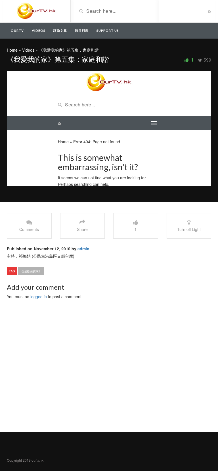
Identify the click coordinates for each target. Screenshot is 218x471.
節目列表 (82, 30)
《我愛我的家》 (31, 271)
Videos (38, 30)
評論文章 (60, 30)
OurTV (17, 30)
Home (12, 50)
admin (83, 248)
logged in (38, 296)
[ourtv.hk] (36, 11)
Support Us (108, 30)
